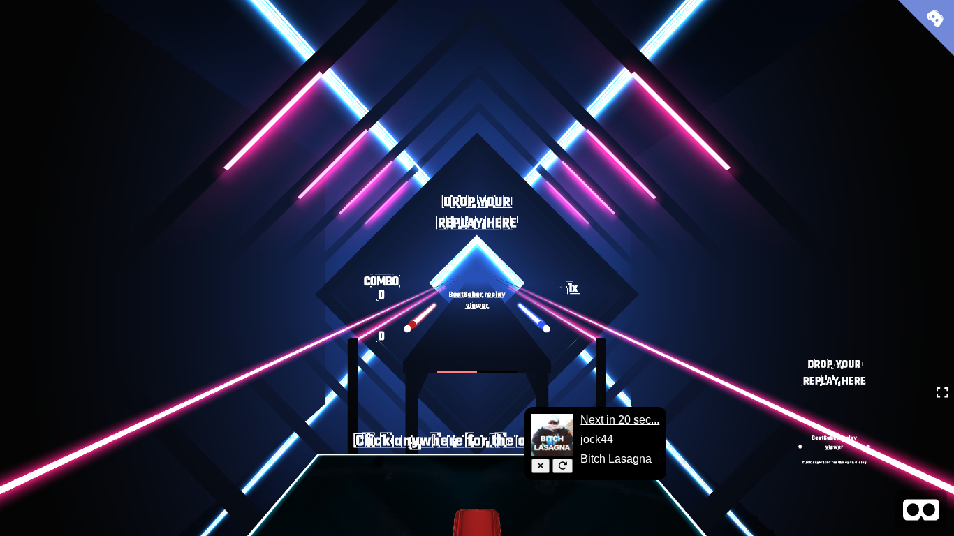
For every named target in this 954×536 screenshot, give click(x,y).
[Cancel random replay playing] (540, 466)
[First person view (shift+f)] (921, 509)
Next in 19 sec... (619, 420)
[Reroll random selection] (562, 466)
